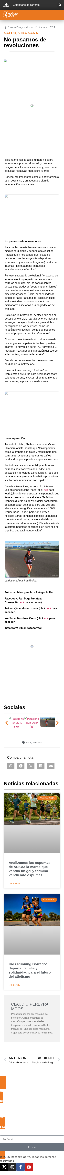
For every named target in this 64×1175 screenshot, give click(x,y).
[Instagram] (12, 1167)
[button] (59, 5)
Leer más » (14, 884)
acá (46, 489)
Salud (10, 33)
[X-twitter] (4, 1167)
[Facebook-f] (20, 1167)
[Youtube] (29, 1167)
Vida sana (28, 33)
